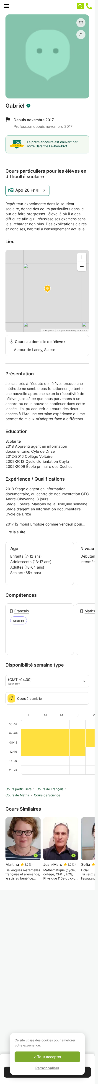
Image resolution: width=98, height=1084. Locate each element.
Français (21, 611)
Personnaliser (47, 1068)
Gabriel (14, 106)
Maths (90, 611)
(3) (31, 864)
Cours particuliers (18, 789)
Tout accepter (48, 1056)
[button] (80, 22)
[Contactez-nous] (89, 6)
